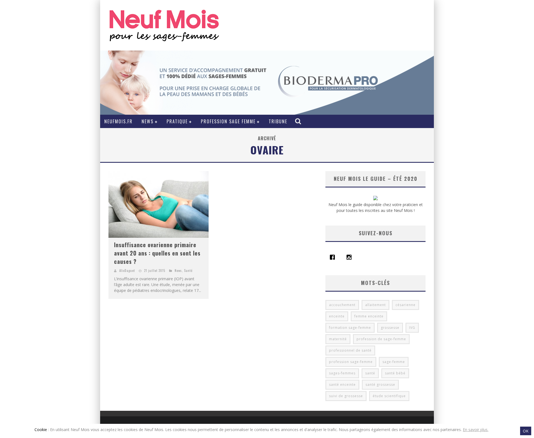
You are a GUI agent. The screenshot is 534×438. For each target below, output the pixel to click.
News (148, 121)
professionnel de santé (350, 350)
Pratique (177, 121)
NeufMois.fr (118, 121)
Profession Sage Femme (228, 121)
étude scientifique (389, 396)
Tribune (278, 121)
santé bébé (395, 373)
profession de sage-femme (381, 339)
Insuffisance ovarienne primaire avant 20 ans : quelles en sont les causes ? (157, 253)
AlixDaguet (127, 270)
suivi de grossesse (346, 396)
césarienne (405, 304)
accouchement (342, 304)
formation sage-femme (350, 327)
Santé (188, 270)
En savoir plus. (475, 429)
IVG (412, 327)
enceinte (337, 316)
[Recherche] (298, 121)
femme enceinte (369, 316)
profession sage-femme (351, 361)
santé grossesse (380, 384)
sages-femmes (342, 373)
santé (370, 373)
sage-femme (393, 361)
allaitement (375, 304)
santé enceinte (342, 384)
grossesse (390, 327)
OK (525, 431)
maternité (338, 339)
